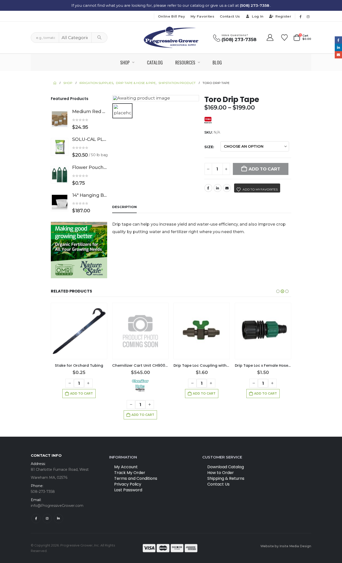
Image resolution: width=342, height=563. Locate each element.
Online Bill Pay (171, 16)
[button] (278, 291)
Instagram (47, 518)
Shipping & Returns (225, 478)
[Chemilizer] (140, 386)
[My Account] (270, 38)
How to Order (220, 473)
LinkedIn (218, 188)
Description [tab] (124, 207)
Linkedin (58, 518)
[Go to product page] (59, 119)
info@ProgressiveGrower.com (57, 505)
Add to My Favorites (260, 189)
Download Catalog (225, 467)
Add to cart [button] (81, 393)
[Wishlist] (284, 38)
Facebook (208, 188)
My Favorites (202, 16)
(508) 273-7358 (255, 5)
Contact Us (230, 16)
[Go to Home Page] (54, 83)
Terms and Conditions (135, 478)
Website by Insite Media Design (285, 546)
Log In (257, 16)
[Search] (99, 38)
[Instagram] (308, 16)
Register (283, 16)
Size (208, 147)
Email (227, 188)
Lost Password (128, 490)
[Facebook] (300, 16)
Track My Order (129, 473)
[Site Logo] (171, 37)
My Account (126, 467)
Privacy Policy (127, 484)
